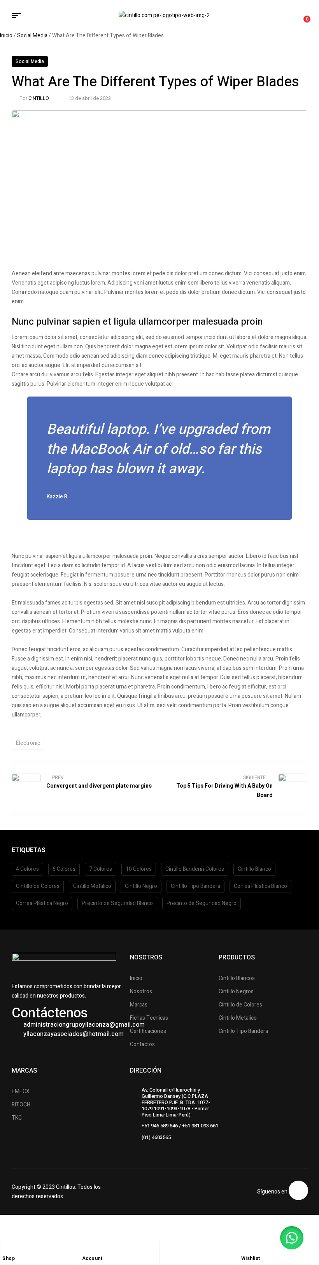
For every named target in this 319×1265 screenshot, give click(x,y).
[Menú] (19, 15)
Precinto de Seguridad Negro (202, 903)
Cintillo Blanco (254, 869)
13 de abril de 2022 (89, 98)
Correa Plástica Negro (42, 903)
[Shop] (6, 1249)
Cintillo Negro (141, 886)
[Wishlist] (245, 1249)
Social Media (32, 35)
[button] (291, 1237)
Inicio (6, 35)
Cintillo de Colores (38, 886)
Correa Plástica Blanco (260, 886)
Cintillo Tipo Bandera (195, 886)
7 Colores (100, 869)
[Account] (86, 1249)
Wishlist (250, 1258)
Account (92, 1258)
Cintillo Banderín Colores (194, 869)
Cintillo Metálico (92, 886)
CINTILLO (38, 98)
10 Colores (139, 869)
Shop (8, 1258)
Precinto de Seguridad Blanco (117, 903)
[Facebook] (298, 1190)
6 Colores (64, 869)
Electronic (28, 743)
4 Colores (27, 869)
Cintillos (65, 1187)
